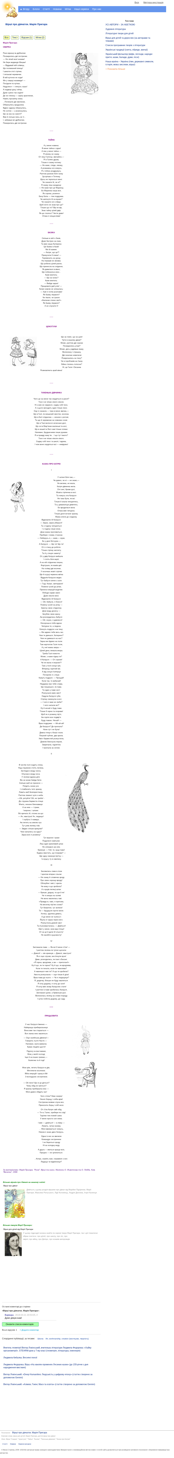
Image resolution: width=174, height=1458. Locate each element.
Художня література (115, 29)
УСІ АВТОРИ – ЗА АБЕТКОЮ (120, 24)
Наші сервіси (81, 9)
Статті (46, 9)
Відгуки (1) (26, 37)
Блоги (36, 9)
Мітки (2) (40, 37)
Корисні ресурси (24, 1444)
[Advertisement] (51, 1277)
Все (6, 37)
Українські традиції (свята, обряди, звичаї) (126, 50)
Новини (57, 9)
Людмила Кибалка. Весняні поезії (20, 1357)
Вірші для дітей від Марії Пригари (18, 1229)
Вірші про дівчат (10, 1186)
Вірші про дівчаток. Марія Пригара (29, 1432)
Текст (15, 37)
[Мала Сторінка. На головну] (9, 17)
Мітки (68, 9)
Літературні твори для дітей (119, 33)
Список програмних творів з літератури (125, 45)
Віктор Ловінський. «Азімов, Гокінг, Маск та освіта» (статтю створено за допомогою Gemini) (49, 1384)
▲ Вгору (24, 9)
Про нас (96, 9)
